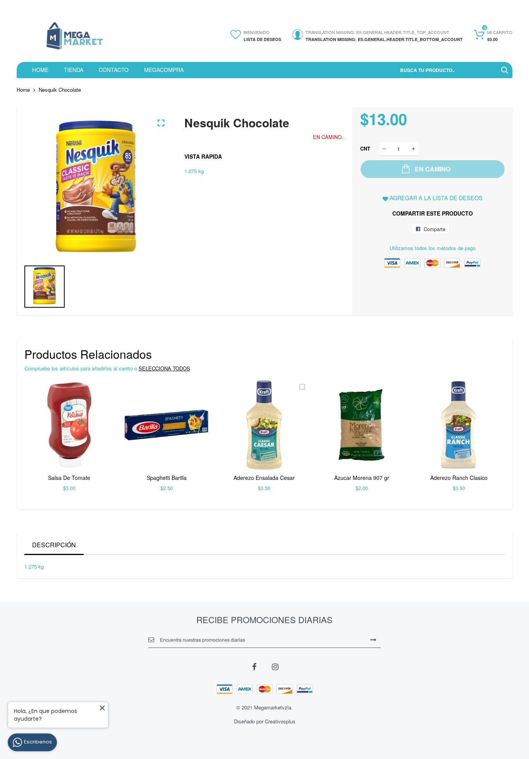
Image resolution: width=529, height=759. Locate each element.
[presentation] (40, 441)
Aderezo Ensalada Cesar (264, 477)
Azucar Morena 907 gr (361, 477)
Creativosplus (280, 721)
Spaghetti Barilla (167, 477)
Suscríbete (373, 639)
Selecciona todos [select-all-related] (164, 368)
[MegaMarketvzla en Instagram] (275, 666)
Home (23, 89)
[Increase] (413, 149)
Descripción (54, 544)
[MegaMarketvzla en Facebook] (254, 666)
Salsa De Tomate (69, 477)
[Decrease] (384, 149)
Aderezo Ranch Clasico (459, 477)
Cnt (365, 148)
